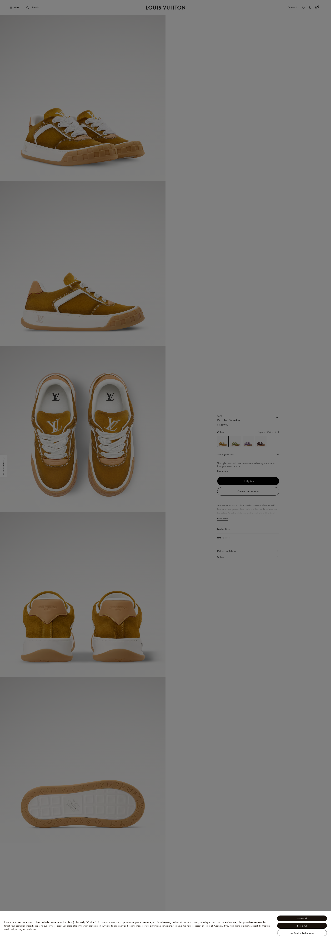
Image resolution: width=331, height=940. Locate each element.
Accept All (302, 918)
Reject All (302, 925)
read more (31, 929)
